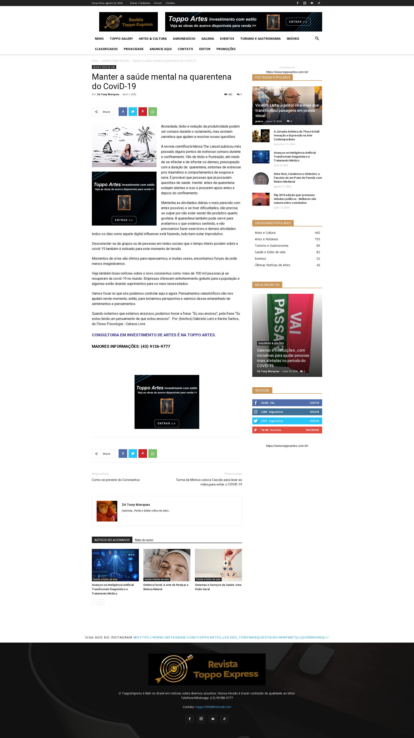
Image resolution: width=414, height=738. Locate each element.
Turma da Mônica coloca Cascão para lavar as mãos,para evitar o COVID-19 (209, 482)
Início (95, 61)
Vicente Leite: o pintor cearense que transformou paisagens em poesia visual (287, 110)
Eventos (227, 38)
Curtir (314, 402)
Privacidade (134, 49)
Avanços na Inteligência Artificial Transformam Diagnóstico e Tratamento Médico (113, 589)
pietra (259, 121)
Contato (170, 3)
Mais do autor (144, 540)
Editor (204, 49)
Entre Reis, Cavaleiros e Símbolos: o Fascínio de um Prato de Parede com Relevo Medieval (298, 177)
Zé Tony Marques (108, 94)
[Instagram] (304, 3)
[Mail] (312, 3)
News (99, 38)
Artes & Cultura (153, 38)
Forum (158, 3)
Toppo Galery (121, 38)
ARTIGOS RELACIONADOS (112, 540)
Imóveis (293, 38)
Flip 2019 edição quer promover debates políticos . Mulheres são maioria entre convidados (295, 198)
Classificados (106, 49)
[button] (317, 39)
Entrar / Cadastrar (140, 3)
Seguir (314, 411)
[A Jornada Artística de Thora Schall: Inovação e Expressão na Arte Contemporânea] (261, 135)
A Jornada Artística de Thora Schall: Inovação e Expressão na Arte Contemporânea (297, 135)
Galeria (207, 38)
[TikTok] (319, 3)
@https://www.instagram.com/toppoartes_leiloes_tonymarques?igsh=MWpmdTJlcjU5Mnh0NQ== (231, 637)
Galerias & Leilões (271, 343)
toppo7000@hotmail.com (213, 707)
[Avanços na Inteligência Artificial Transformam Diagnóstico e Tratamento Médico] (115, 565)
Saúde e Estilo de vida (115, 61)
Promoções (226, 49)
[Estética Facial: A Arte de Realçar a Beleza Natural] (166, 565)
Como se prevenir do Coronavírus (116, 480)
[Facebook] (297, 3)
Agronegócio (184, 38)
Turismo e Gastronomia (260, 38)
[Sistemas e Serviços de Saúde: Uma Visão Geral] (218, 565)
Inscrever (312, 429)
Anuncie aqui (161, 49)
